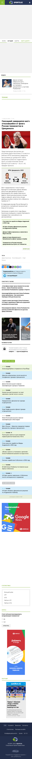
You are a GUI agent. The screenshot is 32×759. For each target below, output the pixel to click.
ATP (5, 595)
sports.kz (26, 249)
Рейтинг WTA (8, 603)
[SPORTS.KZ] (16, 652)
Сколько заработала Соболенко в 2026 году (16, 460)
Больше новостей (16, 497)
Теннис (5, 97)
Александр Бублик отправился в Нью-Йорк (15, 369)
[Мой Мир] (7, 267)
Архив (20, 733)
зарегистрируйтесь (22, 351)
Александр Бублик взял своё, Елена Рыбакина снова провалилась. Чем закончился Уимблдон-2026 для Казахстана (15, 295)
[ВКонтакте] (2, 267)
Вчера (4, 41)
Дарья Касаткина (6, 258)
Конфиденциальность (10, 733)
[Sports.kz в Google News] (16, 531)
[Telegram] (20, 267)
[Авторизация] (30, 2)
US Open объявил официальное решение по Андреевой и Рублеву (15, 227)
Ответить (6, 625)
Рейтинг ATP (7, 600)
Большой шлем (8, 592)
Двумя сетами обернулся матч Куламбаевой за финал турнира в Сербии (15, 238)
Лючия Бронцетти (16, 258)
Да (4, 619)
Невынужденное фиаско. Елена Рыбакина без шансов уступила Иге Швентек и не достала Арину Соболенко (15, 309)
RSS (26, 733)
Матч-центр (25, 41)
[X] (10, 267)
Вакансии (18, 725)
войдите (11, 351)
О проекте (11, 725)
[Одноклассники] (5, 267)
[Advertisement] (16, 22)
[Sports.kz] (16, 2)
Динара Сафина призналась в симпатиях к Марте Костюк (15, 232)
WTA (5, 597)
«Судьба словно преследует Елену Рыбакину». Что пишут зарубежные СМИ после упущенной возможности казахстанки (16, 302)
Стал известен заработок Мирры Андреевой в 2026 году (16, 222)
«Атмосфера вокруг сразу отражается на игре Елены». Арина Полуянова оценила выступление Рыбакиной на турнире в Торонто (16, 287)
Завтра (17, 41)
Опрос (4, 610)
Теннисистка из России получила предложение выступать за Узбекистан (14, 243)
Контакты (25, 725)
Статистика (10, 729)
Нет (5, 622)
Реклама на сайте (20, 729)
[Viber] (12, 267)
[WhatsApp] (15, 267)
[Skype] (17, 267)
